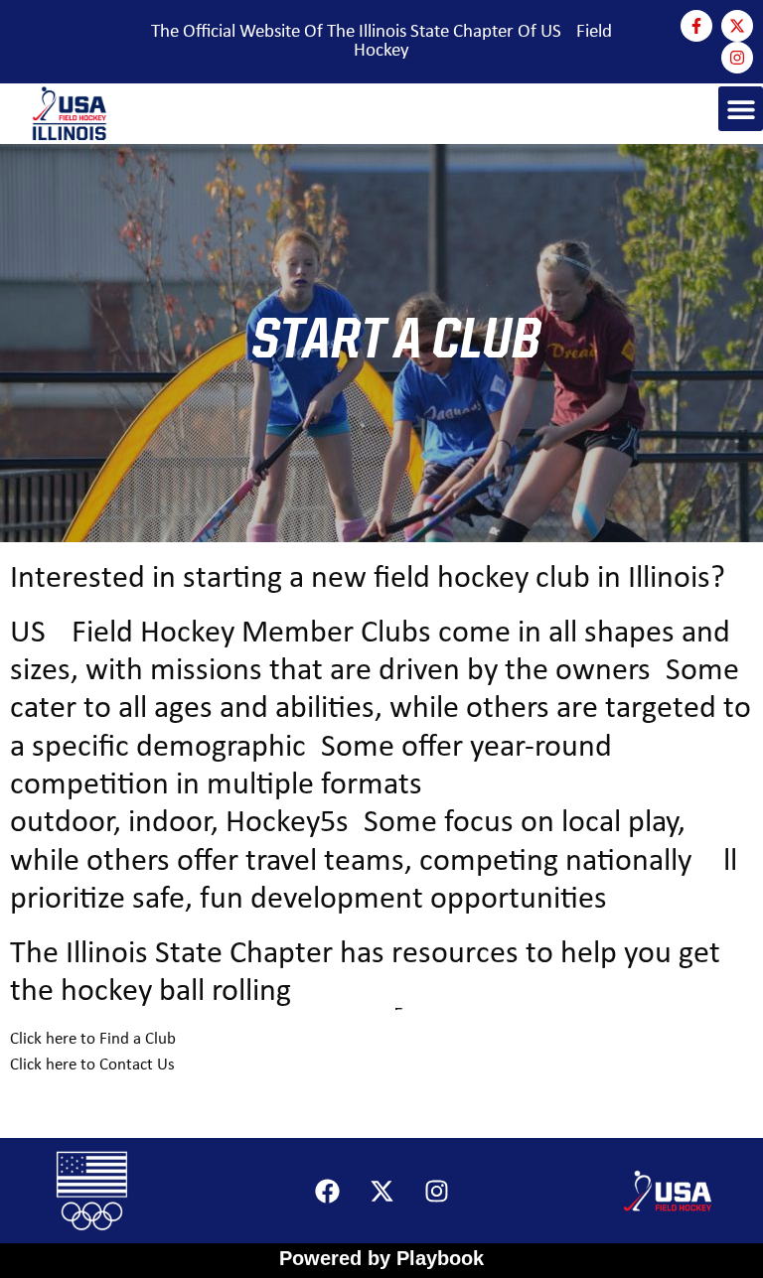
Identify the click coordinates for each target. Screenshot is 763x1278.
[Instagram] (737, 57)
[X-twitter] (737, 26)
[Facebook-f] (696, 26)
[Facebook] (327, 1190)
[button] (740, 108)
